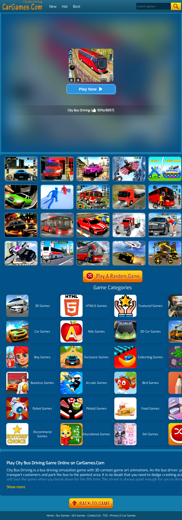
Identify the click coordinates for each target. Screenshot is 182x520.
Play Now (88, 89)
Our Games (62, 515)
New (53, 6)
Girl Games (78, 515)
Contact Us (94, 515)
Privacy (114, 515)
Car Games (129, 515)
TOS (105, 515)
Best (76, 6)
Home (50, 515)
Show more (16, 487)
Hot (65, 6)
